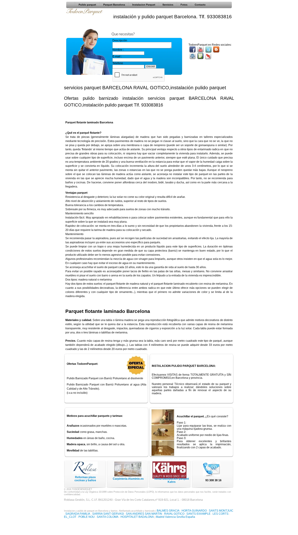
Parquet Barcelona (114, 4)
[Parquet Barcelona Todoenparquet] (71, 4)
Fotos (184, 4)
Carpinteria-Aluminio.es (128, 478)
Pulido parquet (87, 4)
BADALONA (146, 516)
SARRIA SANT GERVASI (108, 513)
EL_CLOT (70, 516)
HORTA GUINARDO (194, 510)
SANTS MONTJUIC (221, 510)
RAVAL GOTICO (174, 513)
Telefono (117, 63)
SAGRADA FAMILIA (77, 513)
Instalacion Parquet (143, 4)
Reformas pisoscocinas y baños (85, 479)
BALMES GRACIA (168, 510)
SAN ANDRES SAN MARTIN (144, 513)
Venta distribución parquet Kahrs (171, 480)
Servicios (167, 4)
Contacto (200, 4)
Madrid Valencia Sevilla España (175, 516)
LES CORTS (221, 513)
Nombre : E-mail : (118, 53)
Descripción (119, 40)
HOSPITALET (129, 516)
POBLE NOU (86, 516)
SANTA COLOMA (107, 516)
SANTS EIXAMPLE (198, 513)
